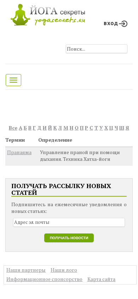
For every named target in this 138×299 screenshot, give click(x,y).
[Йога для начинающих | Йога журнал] (48, 13)
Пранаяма (19, 152)
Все (13, 127)
